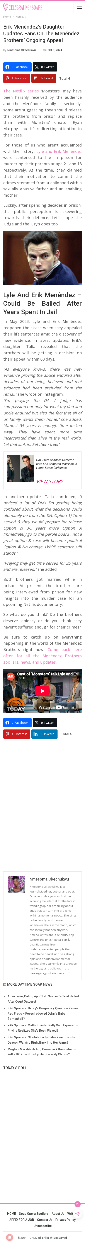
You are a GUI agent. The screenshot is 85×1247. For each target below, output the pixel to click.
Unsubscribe (43, 1226)
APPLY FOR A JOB (21, 1219)
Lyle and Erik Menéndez (58, 151)
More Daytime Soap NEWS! (30, 984)
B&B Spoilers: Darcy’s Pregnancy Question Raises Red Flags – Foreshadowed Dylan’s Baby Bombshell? (43, 1013)
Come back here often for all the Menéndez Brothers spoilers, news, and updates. (42, 656)
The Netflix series (21, 91)
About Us (58, 1213)
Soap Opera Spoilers (34, 1213)
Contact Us (44, 1219)
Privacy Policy (65, 1219)
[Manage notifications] (9, 1237)
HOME (11, 1213)
